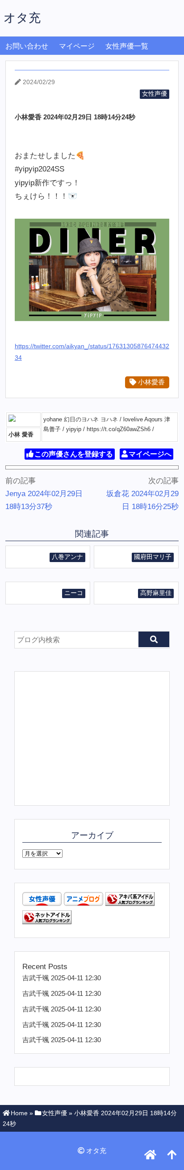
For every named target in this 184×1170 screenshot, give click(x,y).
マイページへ (150, 454)
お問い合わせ (26, 46)
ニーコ (73, 593)
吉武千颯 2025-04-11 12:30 (61, 978)
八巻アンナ (67, 557)
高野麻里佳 (155, 593)
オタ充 (22, 17)
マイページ (77, 46)
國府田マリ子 (152, 557)
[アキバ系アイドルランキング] (130, 903)
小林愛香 (150, 382)
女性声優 (154, 93)
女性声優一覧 (126, 46)
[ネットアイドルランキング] (46, 921)
